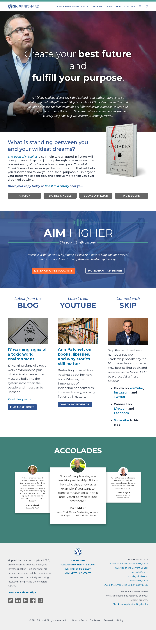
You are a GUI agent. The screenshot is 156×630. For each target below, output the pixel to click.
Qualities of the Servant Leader (131, 567)
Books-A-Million (96, 195)
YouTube (136, 388)
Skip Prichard (16, 5)
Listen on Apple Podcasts (53, 270)
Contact (129, 6)
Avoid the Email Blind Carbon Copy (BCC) (126, 585)
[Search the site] (140, 6)
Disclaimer (95, 620)
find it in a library (57, 186)
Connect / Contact (78, 573)
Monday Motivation (138, 576)
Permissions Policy (114, 620)
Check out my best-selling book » (130, 604)
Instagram (121, 392)
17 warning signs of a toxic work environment (27, 354)
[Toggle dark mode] (146, 6)
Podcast (98, 6)
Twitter (119, 397)
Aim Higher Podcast (78, 569)
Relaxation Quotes (138, 580)
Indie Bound (131, 195)
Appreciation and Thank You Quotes (129, 563)
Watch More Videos (74, 404)
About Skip (114, 6)
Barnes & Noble (60, 195)
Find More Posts (22, 407)
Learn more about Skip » (22, 592)
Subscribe (121, 420)
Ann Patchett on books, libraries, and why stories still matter (74, 356)
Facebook (121, 413)
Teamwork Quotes (138, 572)
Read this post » (19, 399)
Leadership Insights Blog (73, 6)
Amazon (24, 195)
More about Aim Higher (105, 270)
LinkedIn (121, 408)
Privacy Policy (79, 620)
